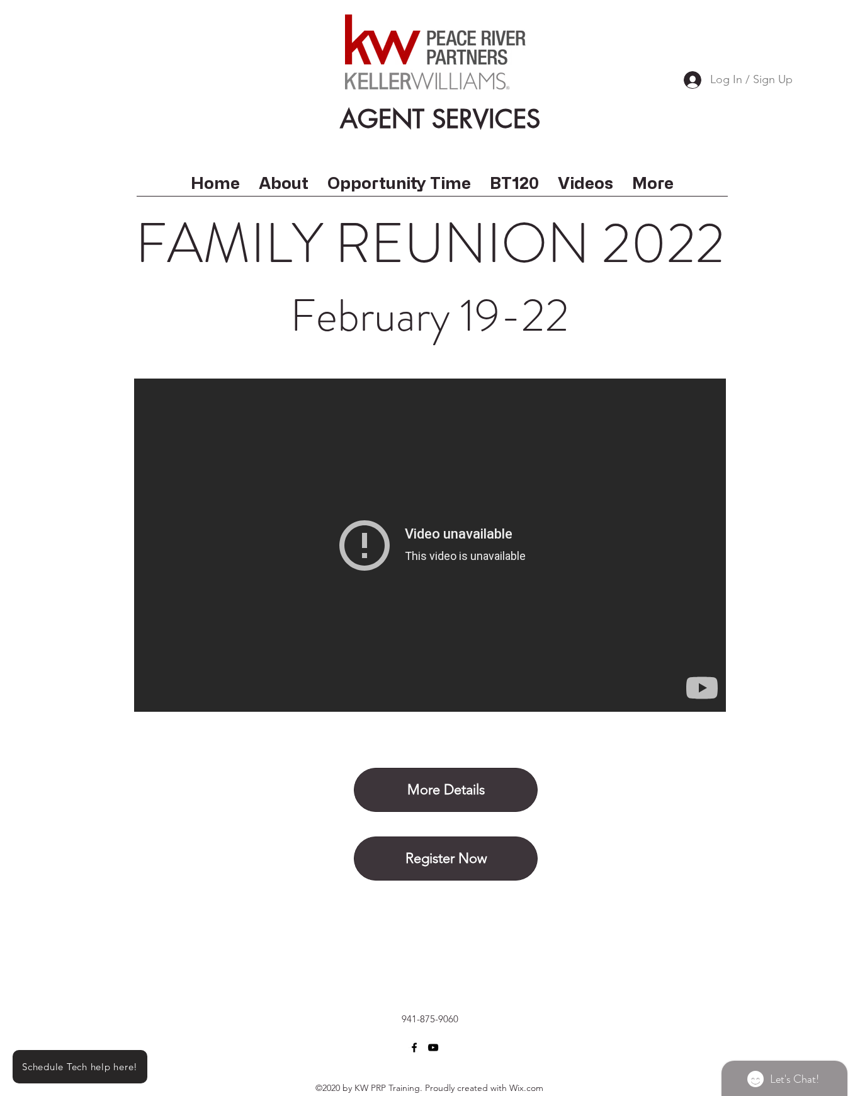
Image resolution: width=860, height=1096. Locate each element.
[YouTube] (433, 1047)
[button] (585, 186)
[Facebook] (414, 1047)
